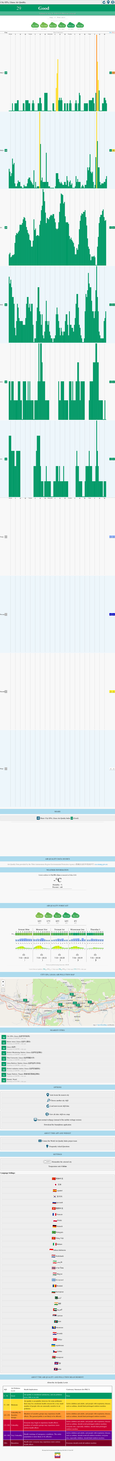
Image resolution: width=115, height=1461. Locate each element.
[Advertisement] (57, 839)
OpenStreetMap (102, 1025)
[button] (75, 1004)
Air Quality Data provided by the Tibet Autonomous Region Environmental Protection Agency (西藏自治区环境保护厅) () (57, 864)
